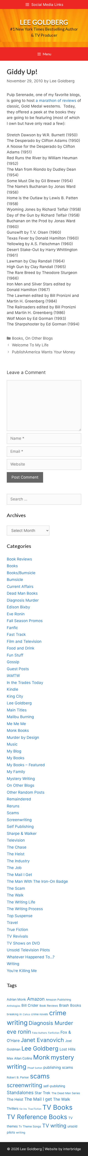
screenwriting (24, 1085)
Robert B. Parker (18, 1077)
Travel (12, 922)
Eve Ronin (16, 614)
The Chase (16, 847)
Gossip (13, 662)
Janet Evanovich (42, 1040)
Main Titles (17, 710)
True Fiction (17, 929)
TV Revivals (17, 936)
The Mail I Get (19, 874)
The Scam (16, 888)
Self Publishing (20, 826)
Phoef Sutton (35, 1067)
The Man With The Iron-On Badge (37, 881)
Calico (26, 1014)
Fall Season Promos (25, 620)
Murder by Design (23, 737)
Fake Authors (39, 1032)
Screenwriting (19, 820)
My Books (15, 758)
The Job (14, 867)
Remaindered (19, 799)
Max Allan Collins (19, 1058)
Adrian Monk (16, 999)
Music (12, 744)
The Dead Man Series (65, 1093)
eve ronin (19, 1031)
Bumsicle (15, 579)
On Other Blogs (39, 338)
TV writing (54, 1125)
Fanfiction (53, 1032)
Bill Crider (29, 1005)
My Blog (14, 751)
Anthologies (13, 1005)
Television (16, 840)
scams (40, 1076)
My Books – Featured (26, 765)
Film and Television (24, 641)
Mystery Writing (21, 778)
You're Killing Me (22, 970)
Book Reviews (19, 559)
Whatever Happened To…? (31, 957)
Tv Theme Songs (30, 1126)
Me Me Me (16, 723)
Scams (13, 813)
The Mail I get (38, 1099)
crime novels (39, 1014)
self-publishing (54, 1086)
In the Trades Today (25, 682)
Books (17, 338)
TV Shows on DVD (23, 943)
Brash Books (70, 1005)
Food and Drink (20, 648)
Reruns (13, 806)
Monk (41, 1057)
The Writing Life (21, 902)
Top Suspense (19, 916)
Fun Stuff (15, 655)
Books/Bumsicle (21, 573)
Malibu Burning (20, 717)
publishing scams (58, 1067)
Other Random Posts (25, 792)
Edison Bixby (18, 607)
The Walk (15, 895)
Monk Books (18, 730)
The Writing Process (25, 909)
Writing (13, 963)
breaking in (14, 1014)
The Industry (18, 861)
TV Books (57, 1107)
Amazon (36, 999)
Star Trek (42, 1093)
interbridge (72, 1149)
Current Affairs (20, 586)
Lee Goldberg (44, 22)
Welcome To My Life (30, 345)
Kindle (12, 689)
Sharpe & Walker (22, 833)
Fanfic (12, 627)
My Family (16, 771)
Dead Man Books (22, 593)
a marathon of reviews (56, 100)
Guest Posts (18, 669)
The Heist (15, 854)
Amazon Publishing (58, 999)
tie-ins (23, 1108)
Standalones (20, 1092)
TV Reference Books (37, 1117)
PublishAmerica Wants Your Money (43, 352)
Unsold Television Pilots (28, 950)
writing (20, 1132)
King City (15, 696)
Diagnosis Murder (23, 600)
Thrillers (12, 1108)
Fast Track (16, 634)
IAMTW (13, 675)
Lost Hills (67, 1049)
